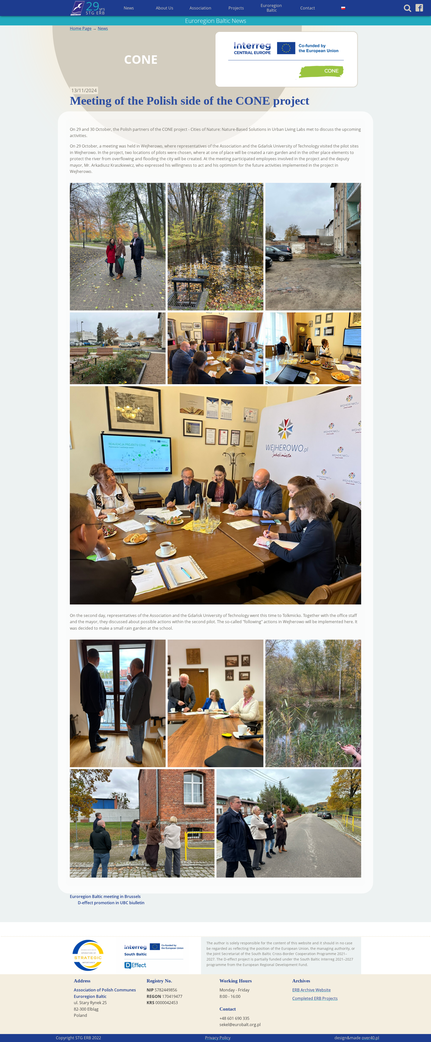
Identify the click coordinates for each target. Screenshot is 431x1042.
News (129, 8)
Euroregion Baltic (272, 8)
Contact (307, 8)
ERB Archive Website (311, 990)
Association (200, 8)
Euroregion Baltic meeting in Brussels (105, 896)
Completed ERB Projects (315, 998)
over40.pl (370, 1038)
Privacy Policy (217, 1038)
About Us (164, 8)
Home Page (81, 28)
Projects (236, 8)
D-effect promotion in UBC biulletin (111, 902)
